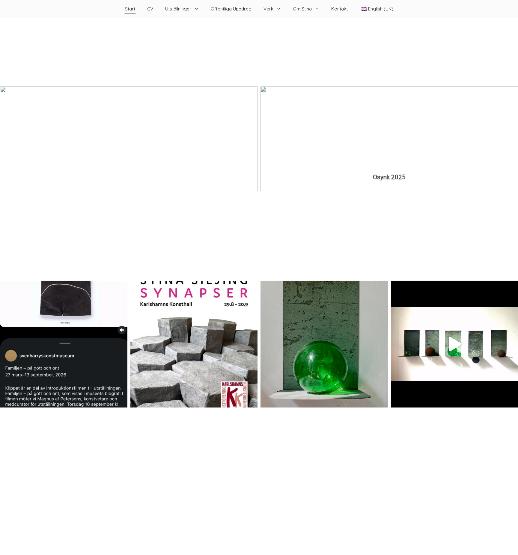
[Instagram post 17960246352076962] (63, 344)
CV (150, 9)
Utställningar (178, 9)
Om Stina (302, 9)
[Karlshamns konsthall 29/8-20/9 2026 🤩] (324, 344)
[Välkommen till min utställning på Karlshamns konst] (194, 344)
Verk (268, 9)
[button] (389, 138)
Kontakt (339, 9)
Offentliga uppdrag (231, 9)
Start (130, 9)
